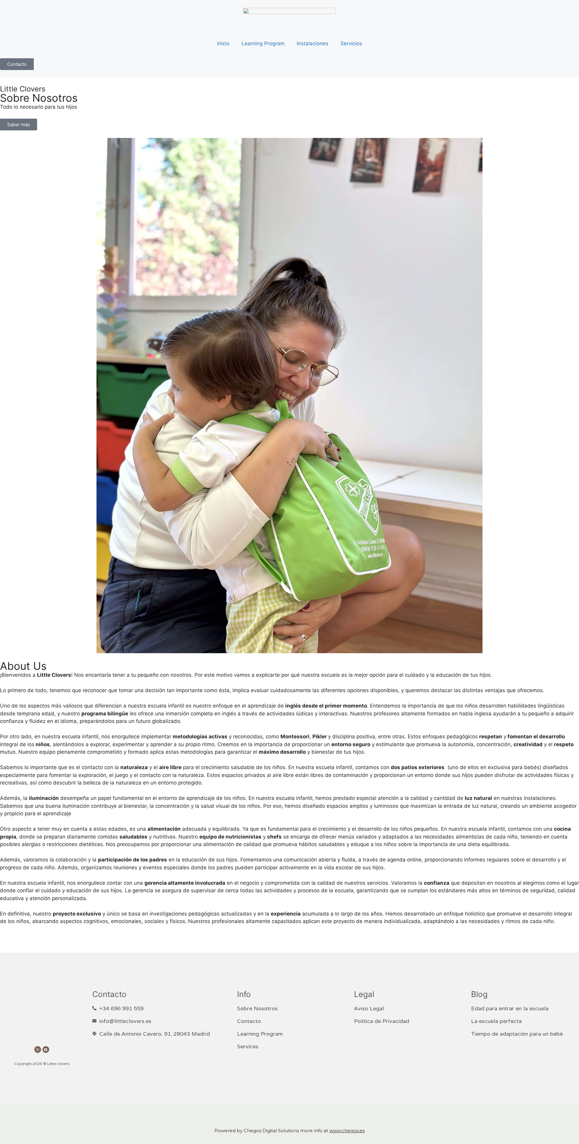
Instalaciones (312, 43)
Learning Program (263, 43)
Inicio (223, 43)
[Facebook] (46, 1049)
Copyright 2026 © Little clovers (41, 1063)
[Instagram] (37, 1049)
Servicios (351, 43)
